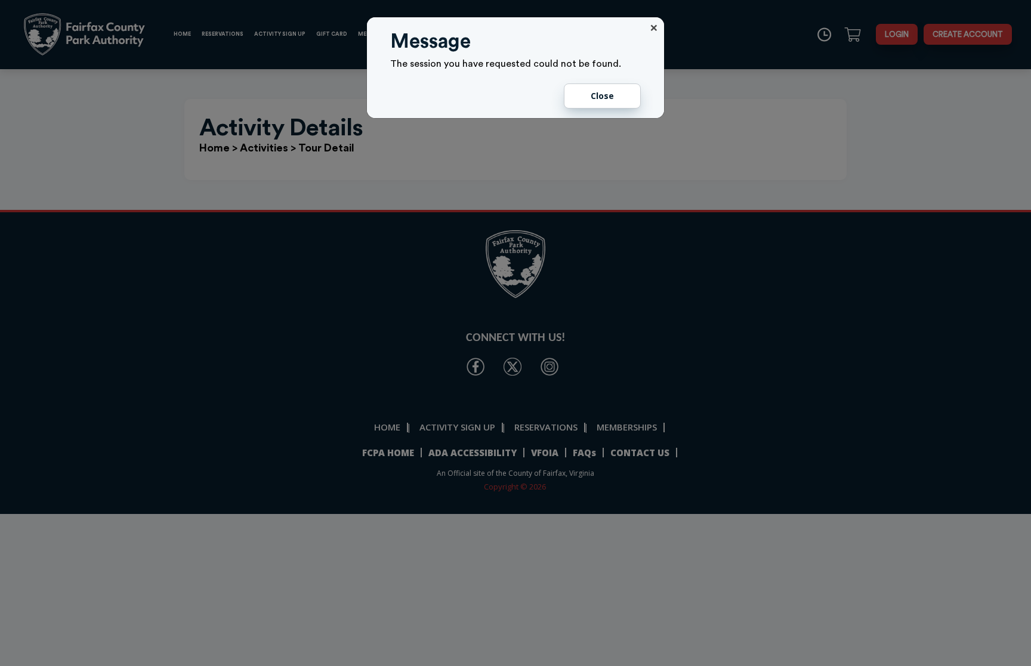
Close (602, 95)
